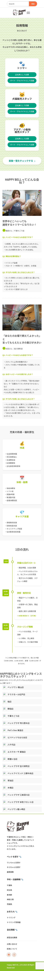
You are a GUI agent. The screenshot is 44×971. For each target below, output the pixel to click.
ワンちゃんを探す (14, 862)
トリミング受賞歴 (14, 922)
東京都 (9, 895)
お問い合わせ (12, 944)
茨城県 (9, 904)
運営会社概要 (12, 937)
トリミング (11, 917)
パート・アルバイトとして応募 (22, 80)
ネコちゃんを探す (14, 867)
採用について (12, 949)
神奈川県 (10, 899)
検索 (33, 4)
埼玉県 (9, 890)
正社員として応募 (22, 74)
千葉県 (9, 885)
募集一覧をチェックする (21, 160)
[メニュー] (28, 13)
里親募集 (10, 872)
